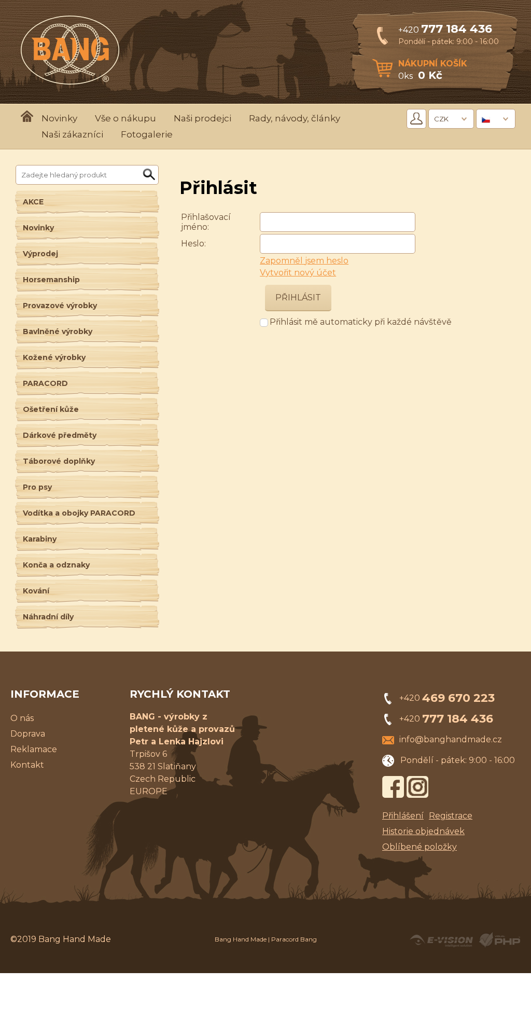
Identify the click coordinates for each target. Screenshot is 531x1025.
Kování (36, 590)
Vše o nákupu (125, 118)
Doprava (27, 734)
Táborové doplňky (59, 461)
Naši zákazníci (72, 134)
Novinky (59, 118)
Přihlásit (298, 297)
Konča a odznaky (56, 565)
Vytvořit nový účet (298, 273)
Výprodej (40, 253)
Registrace (450, 816)
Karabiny (40, 539)
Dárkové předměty (59, 435)
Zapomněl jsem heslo (304, 261)
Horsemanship (51, 279)
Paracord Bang (294, 939)
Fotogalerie (147, 134)
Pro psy (37, 487)
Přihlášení (403, 816)
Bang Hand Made (241, 939)
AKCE (33, 201)
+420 (445, 30)
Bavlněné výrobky (57, 331)
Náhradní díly (48, 616)
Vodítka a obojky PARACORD (79, 513)
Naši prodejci (202, 118)
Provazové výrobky (60, 305)
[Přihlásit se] (416, 119)
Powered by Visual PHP (499, 940)
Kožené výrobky (54, 357)
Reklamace (33, 749)
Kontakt (27, 765)
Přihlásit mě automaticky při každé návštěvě (361, 322)
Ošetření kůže (51, 409)
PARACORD (45, 383)
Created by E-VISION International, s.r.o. (441, 940)
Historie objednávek (423, 831)
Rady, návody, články (294, 118)
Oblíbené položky (419, 847)
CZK (441, 119)
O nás (22, 718)
